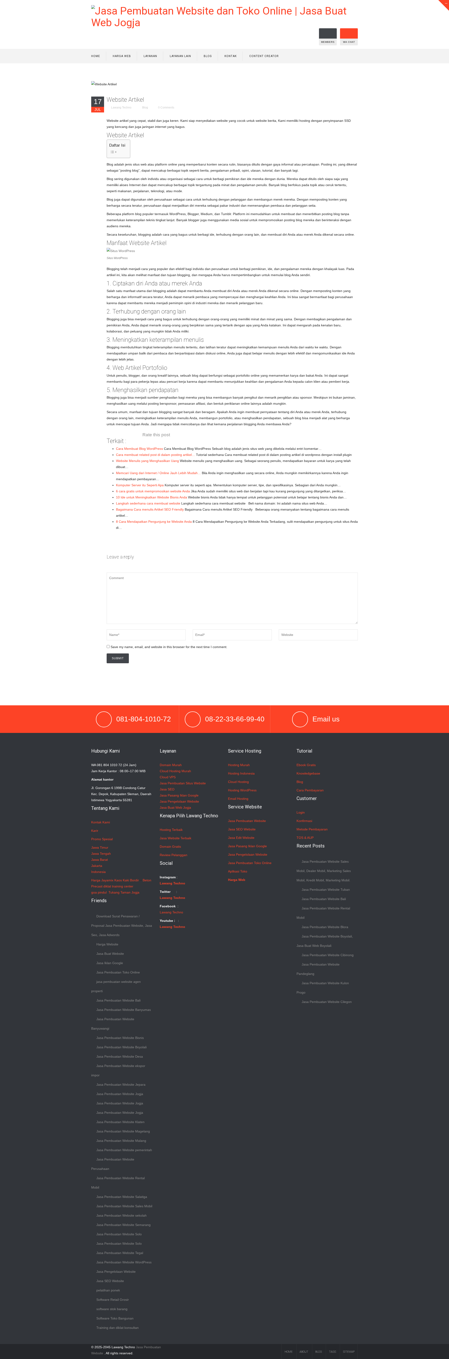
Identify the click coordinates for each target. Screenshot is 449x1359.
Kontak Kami (100, 822)
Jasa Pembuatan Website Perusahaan (112, 1164)
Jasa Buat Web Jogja (175, 807)
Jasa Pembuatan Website (247, 821)
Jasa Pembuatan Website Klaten (120, 1122)
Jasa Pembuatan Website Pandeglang (318, 969)
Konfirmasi (304, 821)
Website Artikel (125, 99)
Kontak (230, 56)
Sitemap (349, 1351)
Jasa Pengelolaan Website (116, 1271)
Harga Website (107, 944)
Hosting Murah (239, 765)
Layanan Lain (180, 56)
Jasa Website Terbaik (175, 838)
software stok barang (111, 1309)
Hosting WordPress (242, 790)
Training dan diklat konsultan (117, 1328)
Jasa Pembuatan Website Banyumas (123, 1010)
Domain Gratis (170, 846)
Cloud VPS (168, 777)
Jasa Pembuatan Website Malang (121, 1141)
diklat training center (118, 886)
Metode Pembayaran (312, 829)
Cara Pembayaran (310, 790)
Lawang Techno (121, 107)
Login (301, 812)
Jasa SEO (167, 789)
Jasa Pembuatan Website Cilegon (327, 1002)
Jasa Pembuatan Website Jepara (120, 1084)
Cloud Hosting (238, 782)
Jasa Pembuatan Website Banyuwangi (112, 1023)
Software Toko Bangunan (115, 1318)
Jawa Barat (99, 860)
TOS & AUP (305, 838)
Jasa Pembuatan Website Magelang (123, 1131)
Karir (94, 831)
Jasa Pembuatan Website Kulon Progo (323, 987)
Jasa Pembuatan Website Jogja (119, 1094)
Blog (208, 56)
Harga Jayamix (102, 880)
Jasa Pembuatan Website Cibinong (328, 955)
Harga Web (122, 56)
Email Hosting (238, 798)
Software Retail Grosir (112, 1299)
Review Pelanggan (173, 855)
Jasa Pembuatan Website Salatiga (121, 1197)
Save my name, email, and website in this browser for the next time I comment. (169, 647)
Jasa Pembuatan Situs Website (183, 783)
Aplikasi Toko (237, 871)
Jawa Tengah (101, 853)
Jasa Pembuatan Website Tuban (326, 889)
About (304, 1351)
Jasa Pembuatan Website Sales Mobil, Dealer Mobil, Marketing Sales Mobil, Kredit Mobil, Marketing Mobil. (324, 871)
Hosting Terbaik (171, 830)
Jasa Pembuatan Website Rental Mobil (118, 1182)
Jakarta (96, 866)
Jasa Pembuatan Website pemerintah (124, 1150)
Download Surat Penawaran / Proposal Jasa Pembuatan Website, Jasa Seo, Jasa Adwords (121, 925)
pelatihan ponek (108, 1290)
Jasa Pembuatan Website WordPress (124, 1262)
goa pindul (99, 892)
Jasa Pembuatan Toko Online (118, 972)
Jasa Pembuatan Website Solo (119, 1234)
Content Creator (264, 56)
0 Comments (166, 107)
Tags (332, 1351)
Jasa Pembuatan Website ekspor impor (118, 1070)
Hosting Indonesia (241, 773)
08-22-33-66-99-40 (234, 719)
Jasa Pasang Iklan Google (179, 795)
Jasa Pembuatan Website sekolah (121, 1215)
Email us (326, 719)
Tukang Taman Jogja (124, 892)
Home (95, 56)
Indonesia (98, 872)
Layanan (150, 56)
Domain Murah (171, 765)
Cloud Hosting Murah (175, 771)
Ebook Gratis (306, 765)
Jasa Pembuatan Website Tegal (119, 1253)
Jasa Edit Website (241, 838)
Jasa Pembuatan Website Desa (119, 1056)
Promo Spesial (102, 839)
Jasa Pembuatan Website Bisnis (120, 1038)
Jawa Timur (99, 847)
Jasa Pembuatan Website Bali (118, 1000)
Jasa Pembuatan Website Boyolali (121, 1047)
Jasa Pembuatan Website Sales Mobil (124, 1206)
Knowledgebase (308, 773)
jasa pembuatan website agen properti (116, 986)
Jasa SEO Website (110, 1281)
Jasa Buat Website (110, 953)
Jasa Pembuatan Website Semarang (123, 1225)
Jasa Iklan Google (109, 963)
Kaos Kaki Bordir (126, 880)
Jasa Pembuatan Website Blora (325, 927)
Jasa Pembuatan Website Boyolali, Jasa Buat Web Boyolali (325, 941)
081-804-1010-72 (143, 719)
